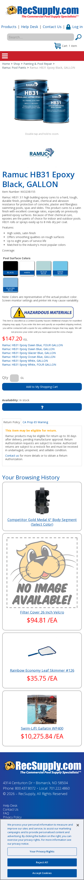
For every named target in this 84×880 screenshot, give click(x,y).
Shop (16, 64)
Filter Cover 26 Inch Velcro (42, 612)
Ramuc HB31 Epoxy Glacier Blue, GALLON (29, 353)
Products (8, 26)
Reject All (42, 862)
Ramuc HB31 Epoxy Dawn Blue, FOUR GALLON (32, 345)
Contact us (12, 455)
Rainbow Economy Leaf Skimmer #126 (42, 670)
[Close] (77, 825)
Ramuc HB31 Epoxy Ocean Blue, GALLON (28, 357)
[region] (42, 849)
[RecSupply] (42, 10)
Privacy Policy (12, 817)
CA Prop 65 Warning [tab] (35, 422)
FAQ (6, 813)
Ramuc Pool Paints (14, 67)
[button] (65, 45)
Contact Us (52, 26)
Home (6, 64)
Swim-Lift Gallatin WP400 (42, 728)
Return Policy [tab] (11, 422)
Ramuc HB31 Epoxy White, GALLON (25, 361)
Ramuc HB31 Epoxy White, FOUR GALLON (29, 364)
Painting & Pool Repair (37, 64)
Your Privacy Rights (42, 851)
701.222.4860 (59, 788)
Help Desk (29, 26)
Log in (77, 26)
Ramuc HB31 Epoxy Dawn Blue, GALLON (28, 349)
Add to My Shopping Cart (42, 387)
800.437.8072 (25, 788)
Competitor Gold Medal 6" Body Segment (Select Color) (42, 522)
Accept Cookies (42, 873)
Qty (5, 377)
